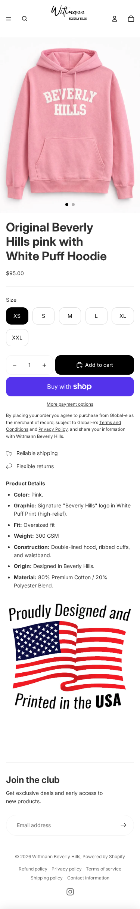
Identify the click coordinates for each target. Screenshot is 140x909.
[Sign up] (123, 825)
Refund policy (33, 869)
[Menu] (8, 18)
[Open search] (24, 18)
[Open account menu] (114, 18)
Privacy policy (67, 869)
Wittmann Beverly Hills (56, 856)
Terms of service (103, 869)
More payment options (70, 404)
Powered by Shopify (104, 856)
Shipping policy (47, 878)
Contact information (88, 878)
